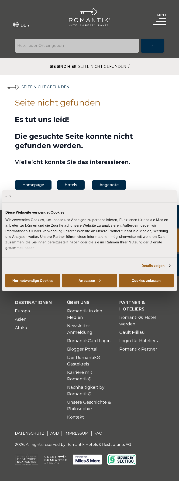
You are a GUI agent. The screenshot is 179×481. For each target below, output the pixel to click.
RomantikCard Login (89, 340)
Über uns (78, 302)
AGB (54, 433)
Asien (21, 319)
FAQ (98, 433)
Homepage (33, 185)
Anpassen (87, 280)
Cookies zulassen (146, 280)
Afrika (21, 327)
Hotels (71, 185)
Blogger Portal (82, 349)
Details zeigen (153, 266)
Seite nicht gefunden (102, 66)
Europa (22, 311)
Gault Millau (132, 332)
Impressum (77, 433)
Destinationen (33, 302)
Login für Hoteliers (138, 340)
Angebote (109, 185)
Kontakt (75, 417)
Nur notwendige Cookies (32, 280)
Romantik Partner (138, 349)
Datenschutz (30, 433)
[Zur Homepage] (89, 17)
